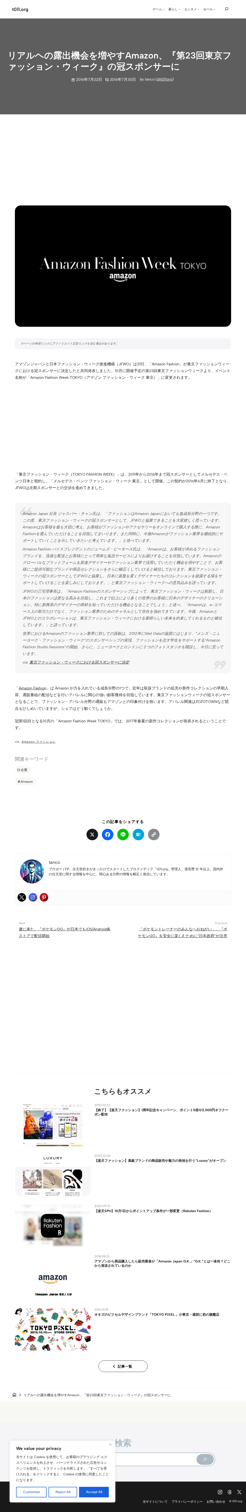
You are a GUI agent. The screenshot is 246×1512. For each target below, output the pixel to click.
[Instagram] (33, 897)
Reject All (62, 1492)
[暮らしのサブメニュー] (179, 9)
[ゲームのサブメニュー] (164, 9)
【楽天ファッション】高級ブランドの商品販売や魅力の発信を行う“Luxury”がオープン (160, 1160)
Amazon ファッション (39, 741)
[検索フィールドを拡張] (226, 8)
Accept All (94, 1492)
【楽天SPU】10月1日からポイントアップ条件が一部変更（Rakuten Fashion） (153, 1211)
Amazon (27, 781)
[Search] (205, 1459)
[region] (62, 1471)
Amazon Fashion (32, 688)
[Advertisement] (123, 155)
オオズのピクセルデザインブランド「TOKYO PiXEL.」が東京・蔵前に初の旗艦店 (156, 1314)
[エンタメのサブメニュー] (198, 9)
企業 (24, 770)
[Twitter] (22, 897)
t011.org (20, 9)
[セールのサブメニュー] (214, 9)
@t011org (164, 79)
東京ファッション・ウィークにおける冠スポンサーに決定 (79, 662)
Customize (31, 1492)
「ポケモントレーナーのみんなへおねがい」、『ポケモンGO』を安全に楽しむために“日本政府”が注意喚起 (182, 936)
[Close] (110, 1445)
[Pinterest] (44, 897)
